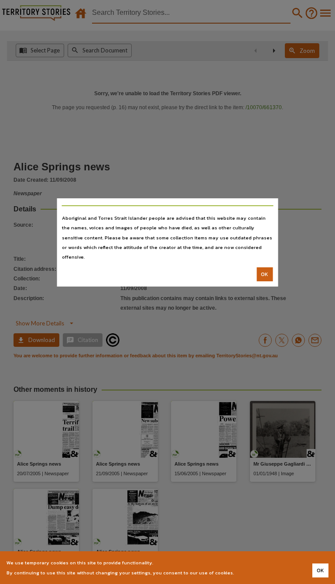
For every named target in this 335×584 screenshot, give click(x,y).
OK (264, 274)
